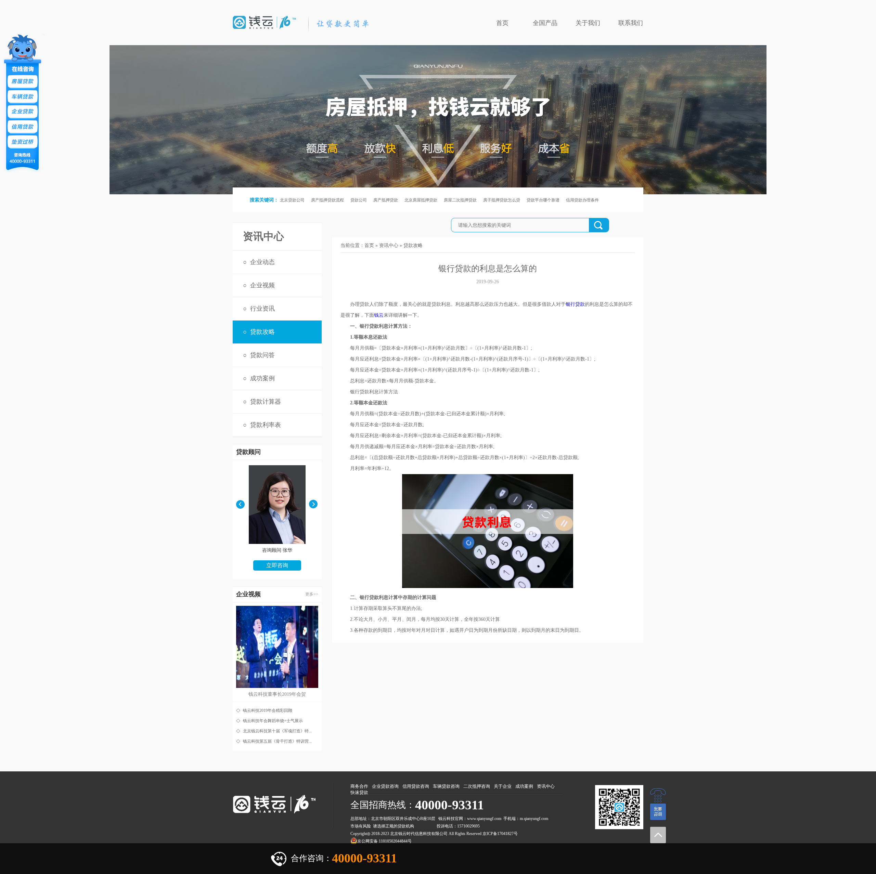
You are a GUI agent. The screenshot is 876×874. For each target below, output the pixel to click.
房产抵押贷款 (385, 200)
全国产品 (545, 22)
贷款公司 (358, 200)
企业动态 (262, 262)
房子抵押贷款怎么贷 (501, 200)
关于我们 (588, 22)
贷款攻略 (262, 331)
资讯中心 (388, 245)
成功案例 (262, 378)
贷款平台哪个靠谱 (543, 200)
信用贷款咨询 (415, 786)
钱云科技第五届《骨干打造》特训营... (277, 741)
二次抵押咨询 (476, 786)
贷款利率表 (265, 424)
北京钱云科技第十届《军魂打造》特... (277, 731)
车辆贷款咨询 (446, 786)
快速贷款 (359, 792)
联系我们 (630, 22)
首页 (502, 22)
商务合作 (359, 786)
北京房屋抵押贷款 (420, 200)
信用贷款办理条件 (582, 200)
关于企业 (503, 786)
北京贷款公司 (292, 200)
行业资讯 (262, 308)
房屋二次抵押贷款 (460, 200)
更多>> (311, 594)
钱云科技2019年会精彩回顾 (267, 710)
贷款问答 (262, 355)
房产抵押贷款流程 (327, 200)
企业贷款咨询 (385, 786)
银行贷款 (575, 304)
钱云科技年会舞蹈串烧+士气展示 (273, 720)
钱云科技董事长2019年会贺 (277, 694)
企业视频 (262, 285)
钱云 (379, 315)
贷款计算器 (265, 401)
